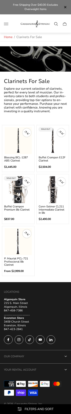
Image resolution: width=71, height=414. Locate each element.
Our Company (14, 356)
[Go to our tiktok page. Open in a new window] (29, 339)
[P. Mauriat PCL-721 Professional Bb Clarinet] (18, 241)
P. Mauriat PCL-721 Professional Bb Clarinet (16, 261)
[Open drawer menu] (6, 24)
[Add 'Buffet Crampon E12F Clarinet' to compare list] (61, 132)
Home (8, 37)
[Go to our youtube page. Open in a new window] (40, 339)
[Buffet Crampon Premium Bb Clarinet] (18, 189)
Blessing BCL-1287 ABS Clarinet (16, 159)
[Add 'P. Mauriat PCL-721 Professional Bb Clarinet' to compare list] (26, 233)
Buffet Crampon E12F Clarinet (52, 159)
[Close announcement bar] (65, 7)
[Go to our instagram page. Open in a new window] (19, 339)
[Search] (56, 24)
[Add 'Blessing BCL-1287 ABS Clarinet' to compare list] (26, 132)
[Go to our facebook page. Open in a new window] (8, 339)
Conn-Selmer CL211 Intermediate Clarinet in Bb (51, 209)
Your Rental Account (20, 370)
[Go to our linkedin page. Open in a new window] (51, 339)
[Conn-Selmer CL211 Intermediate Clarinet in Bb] (53, 189)
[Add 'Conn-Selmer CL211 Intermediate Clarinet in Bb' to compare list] (61, 181)
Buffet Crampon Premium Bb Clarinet (17, 208)
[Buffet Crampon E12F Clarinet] (53, 140)
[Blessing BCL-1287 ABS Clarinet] (18, 140)
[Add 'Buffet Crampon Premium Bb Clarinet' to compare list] (26, 181)
